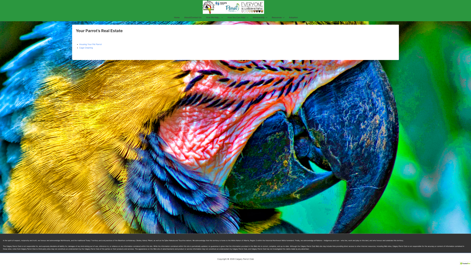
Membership (259, 17)
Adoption (293, 17)
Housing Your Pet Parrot (90, 44)
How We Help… (213, 17)
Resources (277, 17)
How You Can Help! (237, 17)
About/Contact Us (193, 17)
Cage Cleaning (86, 47)
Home (177, 17)
